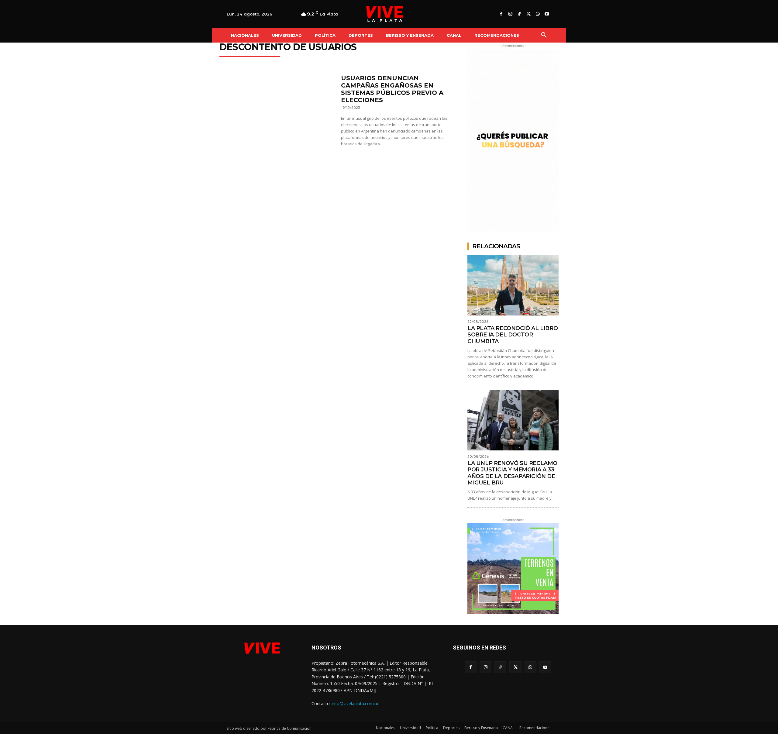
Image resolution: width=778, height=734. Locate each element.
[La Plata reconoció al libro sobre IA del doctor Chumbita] (513, 285)
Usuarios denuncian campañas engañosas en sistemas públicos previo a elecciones (392, 89)
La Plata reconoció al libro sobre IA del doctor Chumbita (512, 335)
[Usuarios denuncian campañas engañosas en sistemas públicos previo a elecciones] (277, 112)
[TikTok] (519, 14)
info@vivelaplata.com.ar (355, 703)
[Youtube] (546, 14)
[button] (544, 35)
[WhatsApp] (537, 14)
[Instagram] (510, 14)
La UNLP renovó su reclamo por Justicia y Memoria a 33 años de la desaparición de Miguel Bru (512, 473)
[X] (528, 14)
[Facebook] (501, 14)
